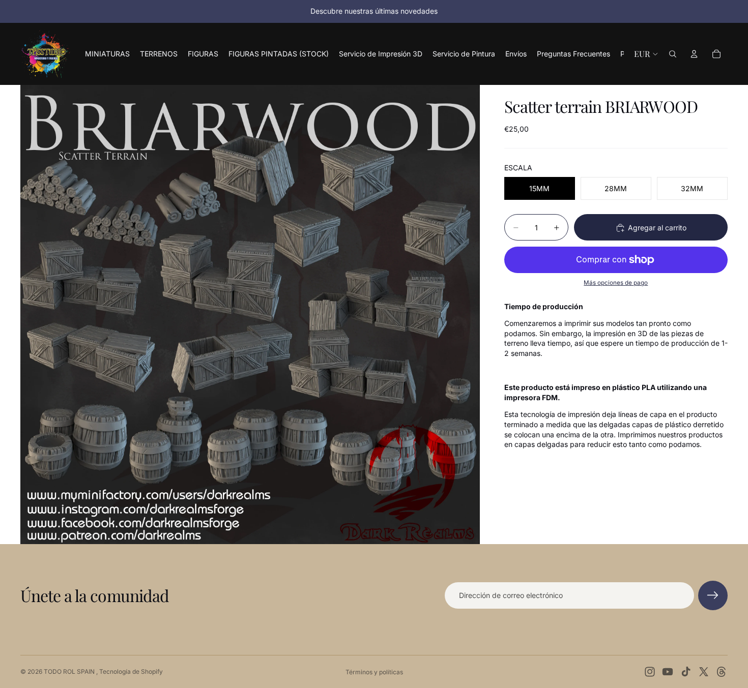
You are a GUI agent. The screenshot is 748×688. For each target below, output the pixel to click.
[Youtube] (667, 672)
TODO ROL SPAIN (70, 671)
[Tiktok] (686, 672)
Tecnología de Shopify (131, 671)
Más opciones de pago (616, 283)
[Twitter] (704, 672)
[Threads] (721, 672)
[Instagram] (650, 672)
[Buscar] (672, 54)
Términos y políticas (374, 672)
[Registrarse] (713, 595)
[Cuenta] (694, 54)
